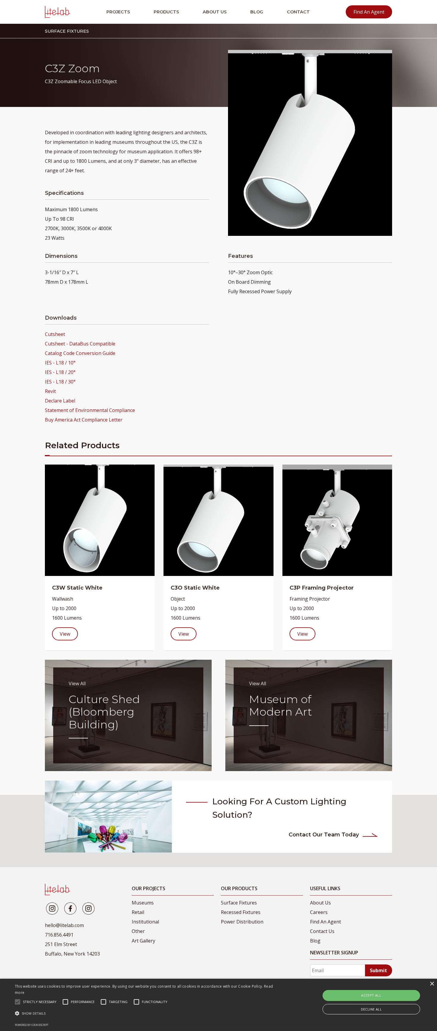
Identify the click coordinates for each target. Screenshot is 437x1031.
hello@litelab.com (64, 925)
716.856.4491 (59, 934)
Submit (378, 970)
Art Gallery (143, 940)
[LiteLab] (57, 889)
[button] (147, 1013)
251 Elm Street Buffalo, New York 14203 (72, 949)
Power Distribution (242, 921)
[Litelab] (52, 908)
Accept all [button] (371, 995)
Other (138, 931)
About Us (215, 12)
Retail (138, 912)
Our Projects (148, 888)
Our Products (239, 888)
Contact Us (322, 931)
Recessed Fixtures (240, 912)
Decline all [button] (371, 1009)
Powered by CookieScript (31, 1025)
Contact (298, 12)
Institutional (145, 921)
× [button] (432, 984)
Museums (143, 902)
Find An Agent (368, 12)
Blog (256, 12)
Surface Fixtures (239, 902)
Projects (118, 12)
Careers (319, 912)
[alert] (218, 1005)
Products (166, 12)
